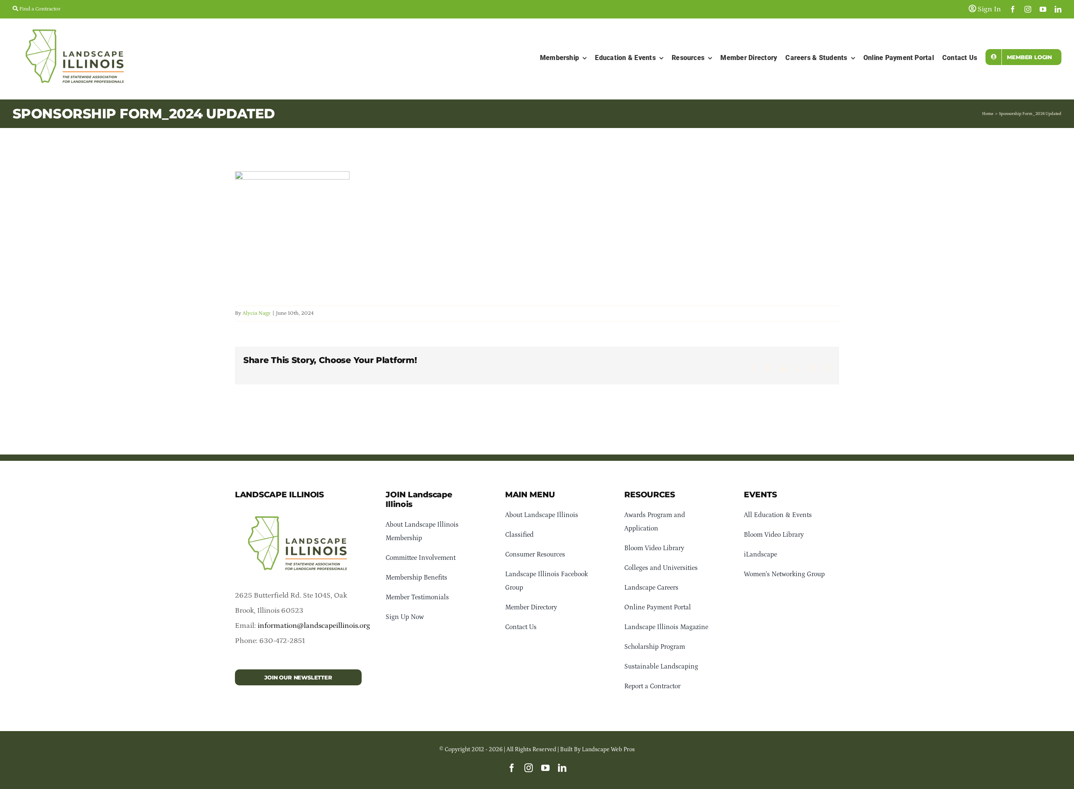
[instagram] (1027, 9)
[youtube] (1043, 9)
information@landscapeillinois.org (314, 626)
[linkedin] (1058, 9)
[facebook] (1012, 9)
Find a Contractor (39, 9)
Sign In (988, 9)
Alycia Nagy (256, 313)
